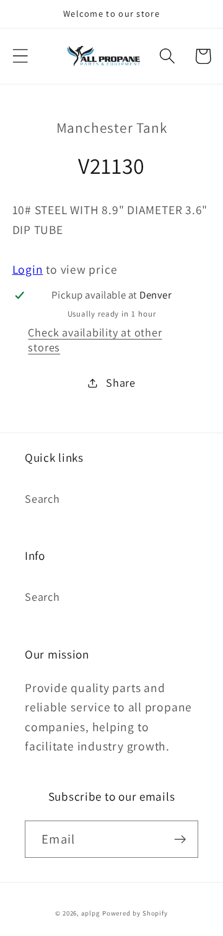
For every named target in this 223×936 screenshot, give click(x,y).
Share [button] (121, 382)
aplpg (90, 913)
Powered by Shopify (135, 913)
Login (27, 269)
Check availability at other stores (95, 339)
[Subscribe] (180, 839)
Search (42, 498)
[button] (20, 56)
